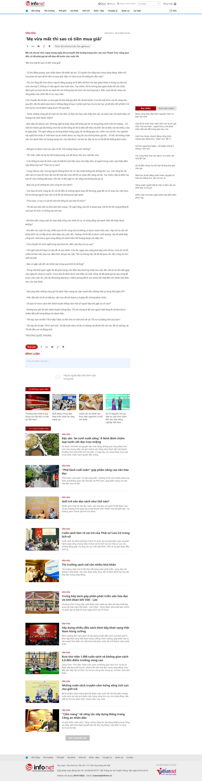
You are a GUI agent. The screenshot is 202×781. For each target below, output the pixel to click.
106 (144, 158)
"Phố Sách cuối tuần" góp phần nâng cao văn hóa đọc (95, 471)
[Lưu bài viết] (49, 46)
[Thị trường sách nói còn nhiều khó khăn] (42, 571)
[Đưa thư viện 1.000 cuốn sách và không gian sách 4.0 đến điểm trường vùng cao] (42, 663)
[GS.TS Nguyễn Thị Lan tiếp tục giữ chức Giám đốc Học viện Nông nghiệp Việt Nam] (118, 402)
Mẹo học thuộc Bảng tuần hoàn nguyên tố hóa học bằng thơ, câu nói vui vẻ (154, 176)
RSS (175, 10)
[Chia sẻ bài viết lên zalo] (33, 46)
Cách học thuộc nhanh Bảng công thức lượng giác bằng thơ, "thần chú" (153, 137)
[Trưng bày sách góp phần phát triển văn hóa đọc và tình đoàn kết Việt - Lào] (42, 602)
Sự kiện (137, 10)
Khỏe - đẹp (99, 10)
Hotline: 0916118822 (128, 3)
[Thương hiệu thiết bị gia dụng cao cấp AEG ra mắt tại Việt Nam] (37, 402)
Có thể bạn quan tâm (38, 389)
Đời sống (35, 10)
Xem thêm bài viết (77, 738)
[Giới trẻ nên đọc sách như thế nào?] (42, 507)
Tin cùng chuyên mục (39, 428)
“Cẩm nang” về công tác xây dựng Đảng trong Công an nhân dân (93, 716)
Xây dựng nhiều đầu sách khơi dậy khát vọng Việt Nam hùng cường (95, 629)
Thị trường (49, 10)
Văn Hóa (30, 33)
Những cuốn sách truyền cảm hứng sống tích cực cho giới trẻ (95, 687)
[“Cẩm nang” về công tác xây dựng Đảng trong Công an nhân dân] (42, 720)
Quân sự (125, 10)
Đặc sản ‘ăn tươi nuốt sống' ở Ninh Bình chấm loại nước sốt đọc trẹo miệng (93, 440)
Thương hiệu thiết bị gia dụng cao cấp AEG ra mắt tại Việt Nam (37, 416)
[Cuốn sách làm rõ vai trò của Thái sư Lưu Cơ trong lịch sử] (42, 539)
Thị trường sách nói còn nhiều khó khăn (89, 564)
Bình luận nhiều (166, 108)
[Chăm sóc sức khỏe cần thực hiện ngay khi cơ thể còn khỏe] (91, 402)
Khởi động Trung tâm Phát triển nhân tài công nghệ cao (63, 416)
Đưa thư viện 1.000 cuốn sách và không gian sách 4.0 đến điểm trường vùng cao (95, 658)
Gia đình (74, 10)
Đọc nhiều (145, 108)
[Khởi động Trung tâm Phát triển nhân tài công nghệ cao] (64, 402)
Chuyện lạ (112, 10)
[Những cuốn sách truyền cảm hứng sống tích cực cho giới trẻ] (42, 691)
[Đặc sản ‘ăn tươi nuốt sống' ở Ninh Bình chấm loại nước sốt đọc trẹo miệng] (42, 444)
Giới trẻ (86, 10)
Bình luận (32, 347)
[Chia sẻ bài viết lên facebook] (27, 46)
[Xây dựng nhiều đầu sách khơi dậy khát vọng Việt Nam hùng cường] (42, 634)
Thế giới (62, 10)
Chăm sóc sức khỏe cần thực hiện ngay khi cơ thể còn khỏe (91, 416)
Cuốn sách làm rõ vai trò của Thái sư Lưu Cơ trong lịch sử (96, 534)
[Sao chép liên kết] (44, 46)
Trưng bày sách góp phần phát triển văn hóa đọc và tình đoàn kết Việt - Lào (95, 598)
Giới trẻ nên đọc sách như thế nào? (85, 501)
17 (169, 139)
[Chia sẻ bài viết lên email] (38, 46)
